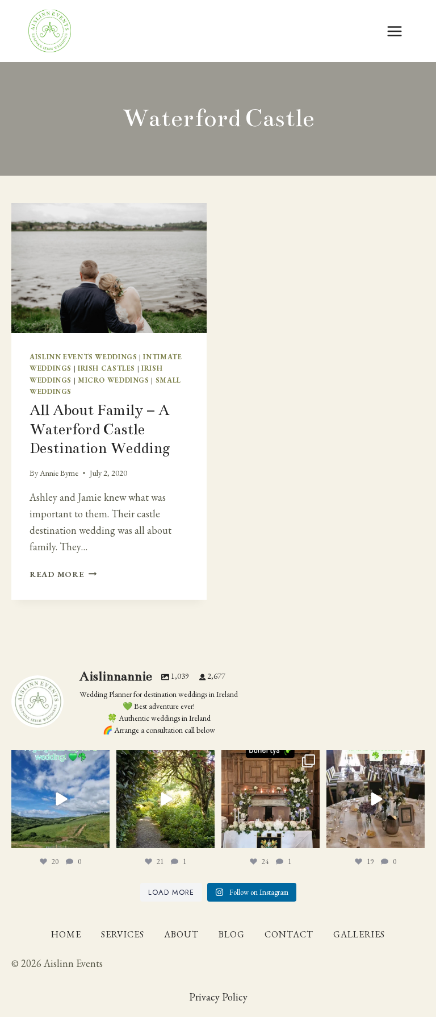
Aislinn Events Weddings (83, 357)
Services (122, 934)
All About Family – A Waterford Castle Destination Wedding (100, 429)
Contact (289, 934)
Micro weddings (113, 380)
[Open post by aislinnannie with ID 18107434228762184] (165, 799)
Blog (232, 934)
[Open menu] (394, 31)
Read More (63, 573)
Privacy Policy (218, 996)
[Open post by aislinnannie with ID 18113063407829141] (270, 799)
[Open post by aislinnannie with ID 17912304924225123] (60, 799)
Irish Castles (106, 368)
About (181, 934)
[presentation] (109, 268)
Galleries (359, 934)
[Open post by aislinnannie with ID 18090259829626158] (375, 799)
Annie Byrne (59, 472)
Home (66, 934)
